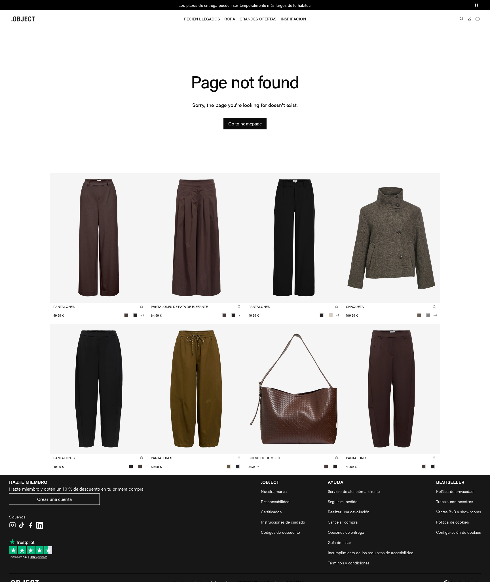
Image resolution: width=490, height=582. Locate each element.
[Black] (135, 315)
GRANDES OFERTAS (258, 19)
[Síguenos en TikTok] (21, 525)
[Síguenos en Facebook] (30, 525)
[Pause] (476, 5)
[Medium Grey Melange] (428, 315)
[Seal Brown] (126, 315)
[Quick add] (141, 306)
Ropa (229, 19)
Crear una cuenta (54, 499)
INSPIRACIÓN (293, 19)
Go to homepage (245, 123)
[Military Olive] (229, 466)
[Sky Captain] (238, 466)
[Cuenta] (469, 18)
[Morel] (419, 315)
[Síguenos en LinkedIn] (39, 525)
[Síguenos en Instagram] (12, 525)
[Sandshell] (331, 315)
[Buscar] (461, 18)
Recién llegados (202, 19)
